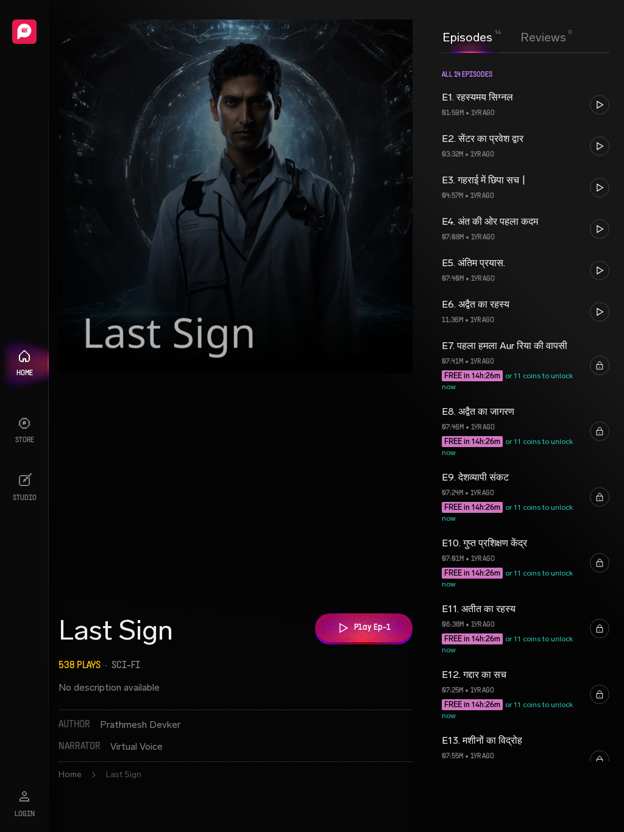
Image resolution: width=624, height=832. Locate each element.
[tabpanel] (525, 441)
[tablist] (504, 37)
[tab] (467, 35)
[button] (525, 104)
